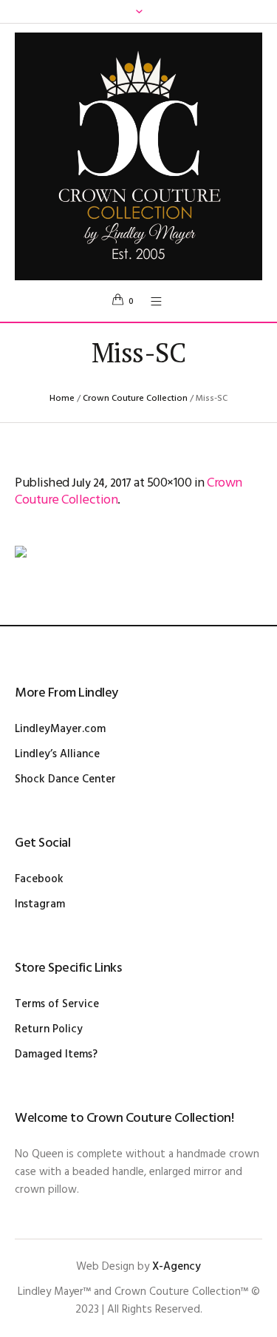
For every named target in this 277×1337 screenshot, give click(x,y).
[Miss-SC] (138, 570)
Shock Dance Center (65, 779)
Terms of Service (57, 1004)
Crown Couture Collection (135, 398)
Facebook (39, 879)
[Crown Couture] (138, 156)
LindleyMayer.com (60, 729)
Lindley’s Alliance (57, 754)
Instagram (40, 904)
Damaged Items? (56, 1054)
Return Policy (49, 1029)
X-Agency (176, 1267)
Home (62, 398)
